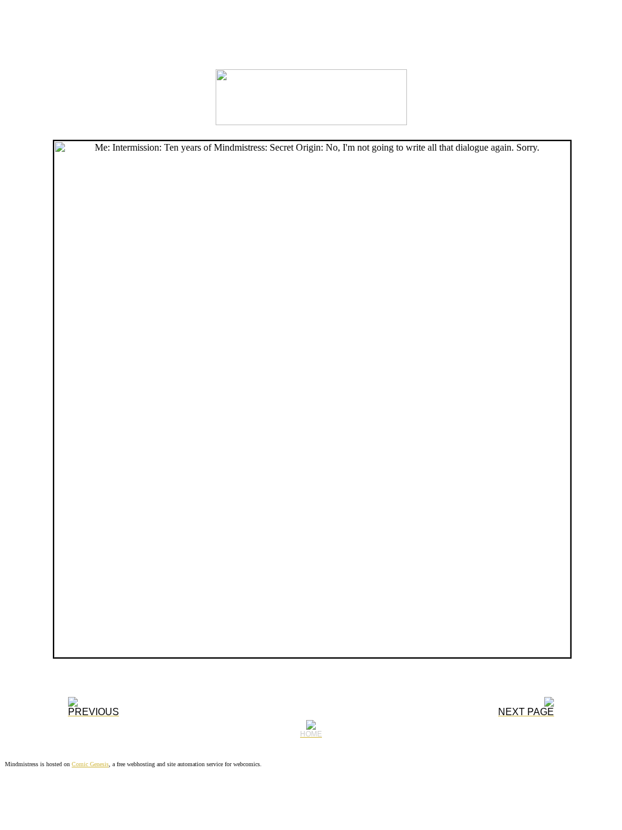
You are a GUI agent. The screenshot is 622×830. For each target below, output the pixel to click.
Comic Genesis (90, 764)
